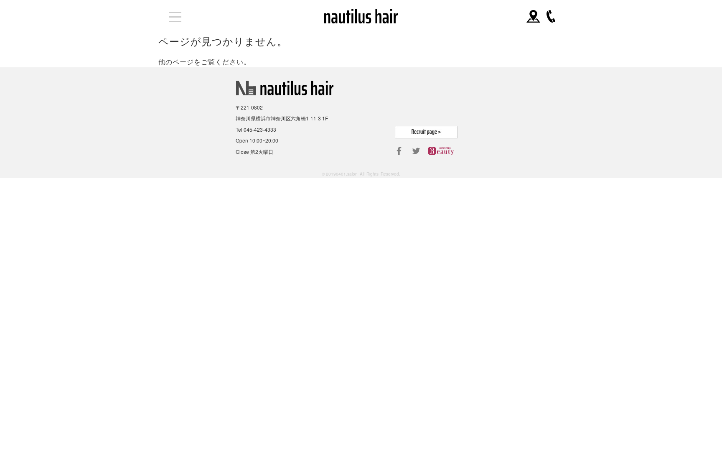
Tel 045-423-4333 (256, 129)
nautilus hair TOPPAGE (361, 16)
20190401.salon (342, 174)
